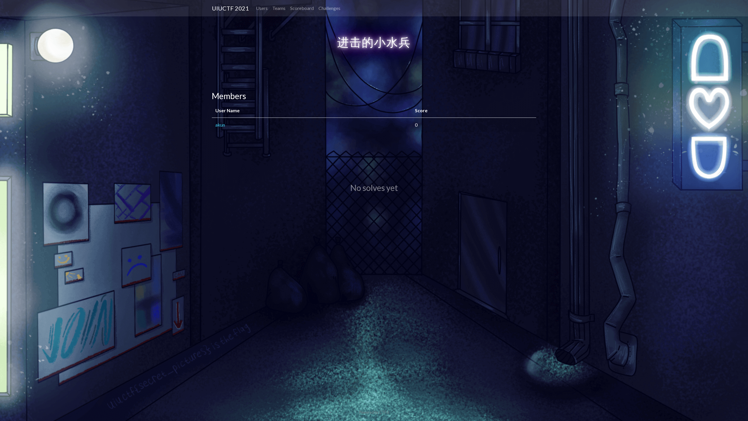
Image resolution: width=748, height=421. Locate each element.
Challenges (329, 8)
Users (262, 8)
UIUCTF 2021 (230, 8)
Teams (278, 8)
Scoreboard (302, 8)
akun (220, 124)
